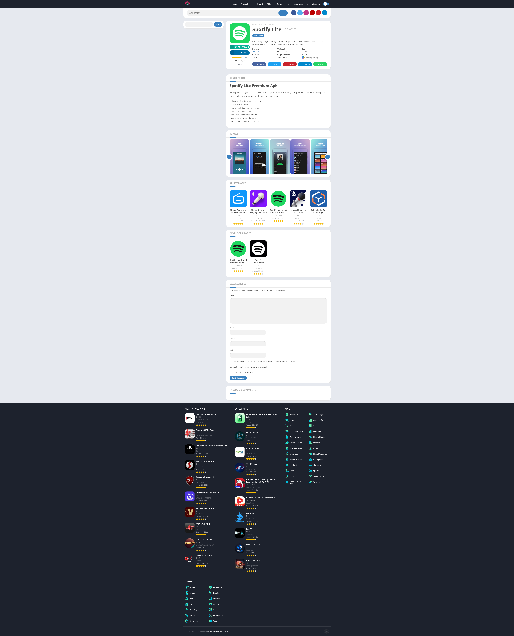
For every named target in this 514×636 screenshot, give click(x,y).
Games (279, 4)
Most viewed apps (295, 4)
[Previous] (229, 156)
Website (233, 350)
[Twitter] (300, 12)
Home (234, 4)
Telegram (306, 64)
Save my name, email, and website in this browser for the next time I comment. (264, 361)
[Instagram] (306, 12)
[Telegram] (324, 12)
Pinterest (291, 64)
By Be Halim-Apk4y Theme (217, 631)
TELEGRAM (242, 53)
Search (218, 24)
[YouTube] (312, 12)
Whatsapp (321, 64)
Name (233, 327)
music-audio (270, 25)
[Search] (283, 13)
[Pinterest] (318, 12)
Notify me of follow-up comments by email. (250, 367)
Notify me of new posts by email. (246, 372)
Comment (234, 295)
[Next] (328, 156)
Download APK (242, 47)
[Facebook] (293, 12)
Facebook (260, 64)
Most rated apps (313, 4)
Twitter (275, 64)
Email (232, 338)
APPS (269, 4)
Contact (259, 4)
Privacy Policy (246, 4)
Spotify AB (256, 51)
